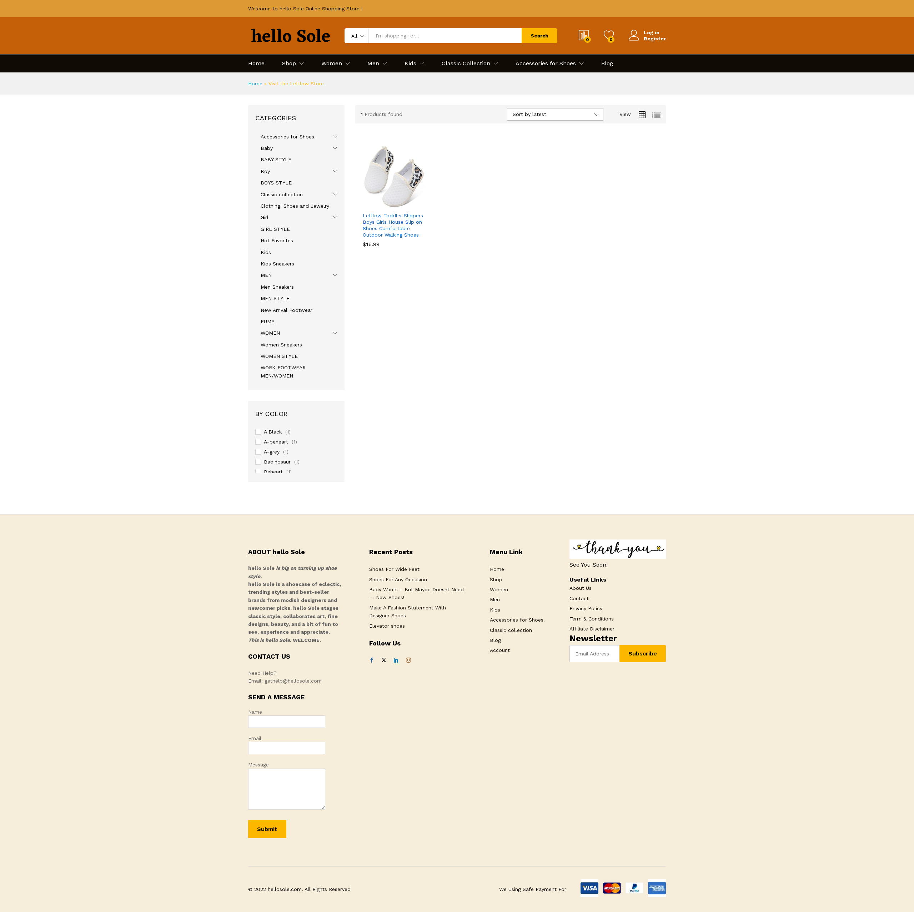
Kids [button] (410, 63)
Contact (579, 598)
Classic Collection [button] (466, 63)
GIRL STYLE (275, 229)
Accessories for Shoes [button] (546, 63)
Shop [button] (289, 63)
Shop (496, 579)
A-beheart (276, 442)
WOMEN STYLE (279, 356)
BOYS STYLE (276, 183)
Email (254, 738)
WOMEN (270, 333)
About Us (580, 588)
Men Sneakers (277, 287)
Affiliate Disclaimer (591, 629)
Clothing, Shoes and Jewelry (295, 206)
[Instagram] (408, 660)
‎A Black (273, 432)
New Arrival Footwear (286, 310)
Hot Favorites (277, 240)
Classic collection (282, 194)
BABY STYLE (276, 159)
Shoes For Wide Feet (394, 569)
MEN (266, 275)
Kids (266, 252)
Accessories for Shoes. (288, 137)
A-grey (272, 452)
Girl (264, 217)
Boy (265, 171)
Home (256, 63)
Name (255, 712)
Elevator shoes (387, 626)
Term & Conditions (591, 619)
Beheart (273, 472)
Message (258, 764)
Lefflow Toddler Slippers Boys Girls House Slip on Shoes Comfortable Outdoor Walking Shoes (393, 225)
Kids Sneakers (277, 264)
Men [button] (373, 63)
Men (495, 599)
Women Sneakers (281, 345)
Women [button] (331, 63)
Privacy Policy (585, 608)
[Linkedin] (396, 660)
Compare (419, 204)
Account (500, 650)
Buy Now (369, 206)
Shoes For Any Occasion (398, 579)
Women (499, 589)
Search (539, 36)
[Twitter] (384, 660)
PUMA (268, 321)
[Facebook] (372, 660)
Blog (607, 63)
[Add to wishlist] (402, 204)
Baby (267, 148)
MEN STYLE (275, 298)
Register (655, 38)
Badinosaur (277, 462)
